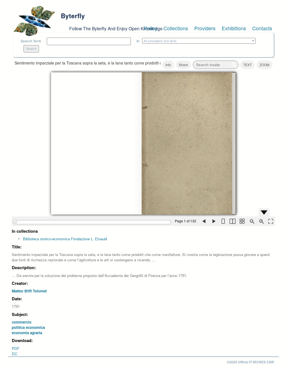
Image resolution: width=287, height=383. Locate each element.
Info (168, 64)
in (137, 41)
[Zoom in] (261, 221)
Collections (175, 28)
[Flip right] (213, 221)
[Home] (34, 21)
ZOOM (264, 64)
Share (183, 64)
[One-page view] (223, 221)
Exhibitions (234, 28)
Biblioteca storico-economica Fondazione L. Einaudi (65, 238)
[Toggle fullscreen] (270, 221)
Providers (205, 28)
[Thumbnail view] (242, 221)
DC (14, 353)
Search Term (31, 41)
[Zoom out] (251, 221)
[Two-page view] (232, 221)
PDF (15, 348)
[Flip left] (204, 221)
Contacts (262, 28)
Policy (150, 28)
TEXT (247, 64)
